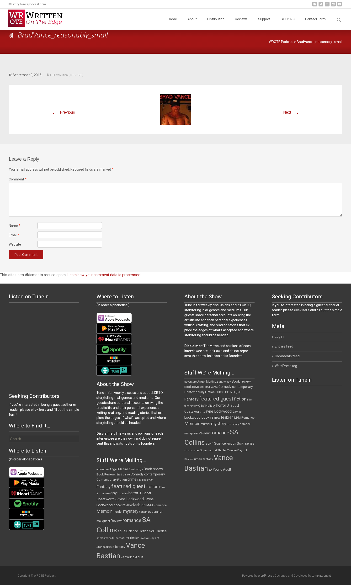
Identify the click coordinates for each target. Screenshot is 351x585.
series (250, 443)
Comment (18, 179)
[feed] (327, 6)
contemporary (242, 387)
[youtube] (339, 6)
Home (172, 19)
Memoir (192, 423)
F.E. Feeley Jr (233, 392)
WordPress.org (286, 366)
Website (15, 244)
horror (221, 405)
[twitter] (321, 6)
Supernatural (208, 450)
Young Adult (222, 469)
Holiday (210, 405)
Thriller (222, 450)
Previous (63, 112)
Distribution (215, 19)
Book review (241, 381)
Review (204, 433)
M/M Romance (244, 417)
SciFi (240, 444)
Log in (279, 336)
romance (219, 433)
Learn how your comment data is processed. (104, 275)
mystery (218, 423)
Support (264, 19)
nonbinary (233, 424)
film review (190, 405)
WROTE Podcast (281, 42)
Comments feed (287, 356)
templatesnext (321, 575)
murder (205, 424)
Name (14, 226)
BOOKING (288, 19)
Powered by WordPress (257, 575)
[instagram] (333, 6)
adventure (190, 381)
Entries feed (284, 346)
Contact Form (315, 19)
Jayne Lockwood (217, 411)
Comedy (224, 387)
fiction (240, 399)
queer (194, 433)
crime (219, 392)
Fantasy (191, 399)
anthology (225, 381)
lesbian (227, 417)
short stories (191, 450)
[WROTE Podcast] (37, 18)
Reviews (241, 19)
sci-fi (209, 443)
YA (210, 469)
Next (291, 112)
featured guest (216, 399)
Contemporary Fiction (199, 392)
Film (250, 399)
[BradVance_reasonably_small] (175, 109)
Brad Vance (211, 387)
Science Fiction (225, 443)
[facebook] (314, 6)
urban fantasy (203, 459)
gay (201, 405)
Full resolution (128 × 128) (66, 75)
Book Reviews (194, 387)
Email (14, 235)
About (192, 19)
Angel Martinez (207, 381)
